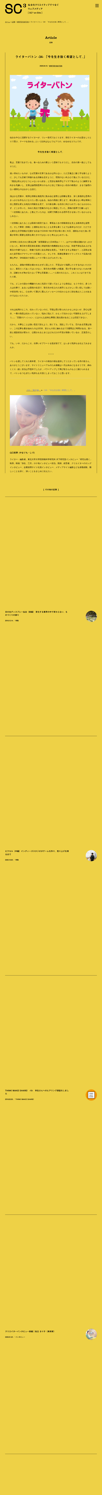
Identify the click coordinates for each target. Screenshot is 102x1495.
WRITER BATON (23, 22)
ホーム (7, 22)
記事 (13, 22)
